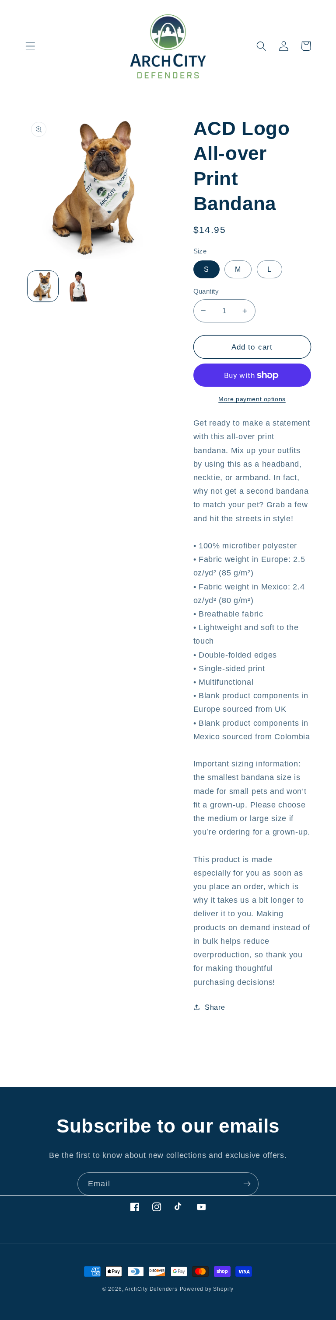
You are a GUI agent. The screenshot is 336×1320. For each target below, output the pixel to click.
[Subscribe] (247, 1184)
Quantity (206, 291)
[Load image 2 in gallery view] (78, 286)
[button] (30, 46)
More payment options (252, 399)
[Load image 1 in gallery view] (43, 286)
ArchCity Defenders (151, 1289)
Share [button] (215, 1007)
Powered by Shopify (207, 1289)
